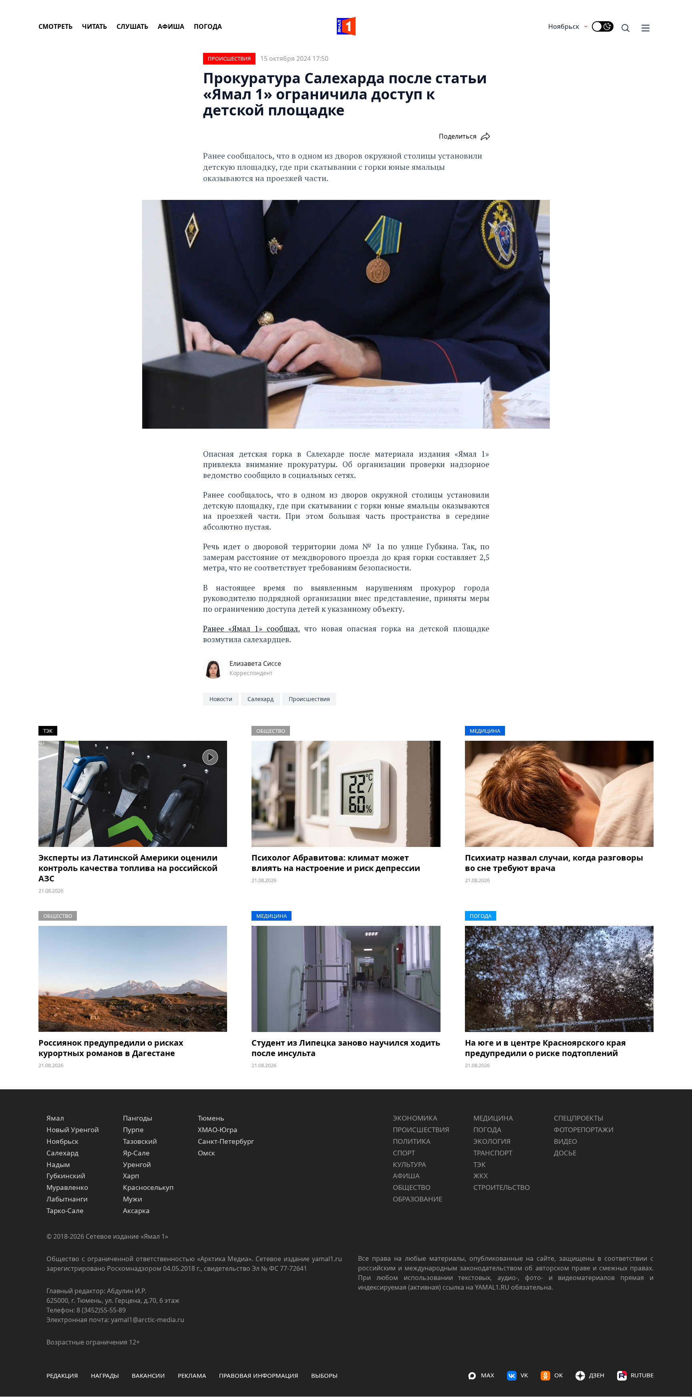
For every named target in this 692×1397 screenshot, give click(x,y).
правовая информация (258, 1375)
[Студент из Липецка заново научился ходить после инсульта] (345, 979)
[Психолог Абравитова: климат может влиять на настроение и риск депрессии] (345, 794)
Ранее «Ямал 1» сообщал (250, 628)
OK (558, 1375)
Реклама (192, 1375)
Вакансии (148, 1375)
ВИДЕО (565, 1141)
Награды (105, 1375)
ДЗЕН (596, 1375)
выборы (324, 1375)
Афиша (171, 26)
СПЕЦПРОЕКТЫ (578, 1118)
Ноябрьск (563, 26)
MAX (487, 1375)
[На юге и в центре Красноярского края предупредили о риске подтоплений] (559, 979)
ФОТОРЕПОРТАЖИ (584, 1129)
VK (524, 1375)
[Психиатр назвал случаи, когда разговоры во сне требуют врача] (559, 794)
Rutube (642, 1375)
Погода (208, 26)
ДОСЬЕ (565, 1152)
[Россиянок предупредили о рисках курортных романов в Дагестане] (132, 979)
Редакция (62, 1375)
